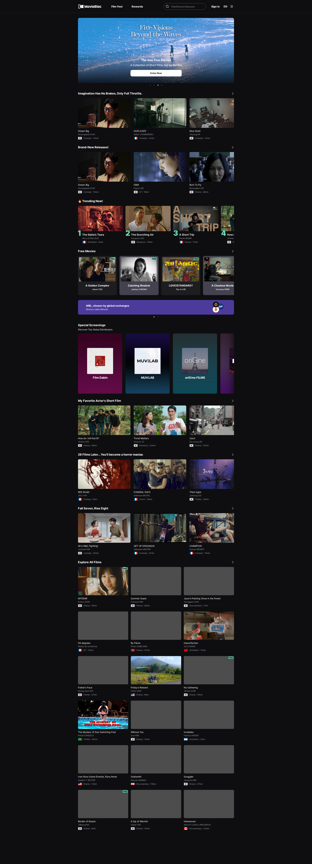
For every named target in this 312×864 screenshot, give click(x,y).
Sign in (215, 6)
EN (225, 6)
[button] (150, 85)
